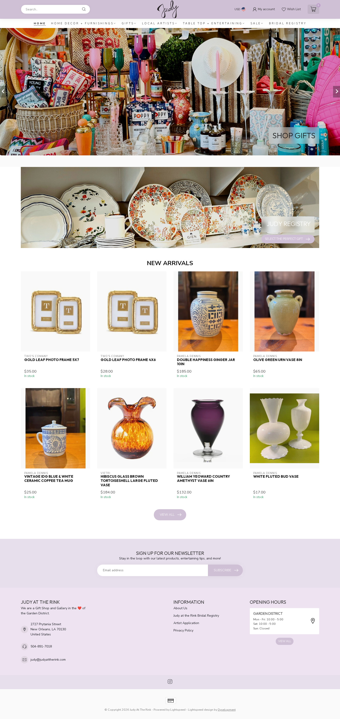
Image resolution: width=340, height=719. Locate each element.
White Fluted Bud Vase (276, 476)
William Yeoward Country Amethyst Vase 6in (203, 478)
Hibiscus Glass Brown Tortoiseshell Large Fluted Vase (129, 480)
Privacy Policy (183, 630)
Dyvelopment (227, 710)
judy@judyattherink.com (48, 659)
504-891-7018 (41, 646)
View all (167, 514)
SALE (255, 23)
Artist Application (186, 623)
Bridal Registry (287, 23)
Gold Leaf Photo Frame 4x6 (128, 360)
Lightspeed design (200, 710)
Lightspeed (177, 710)
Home (40, 23)
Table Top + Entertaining (212, 23)
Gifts (128, 23)
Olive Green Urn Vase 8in (277, 360)
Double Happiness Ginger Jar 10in (206, 362)
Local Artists (158, 23)
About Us (180, 608)
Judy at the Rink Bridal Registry (196, 615)
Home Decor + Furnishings (82, 23)
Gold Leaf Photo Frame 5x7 (51, 360)
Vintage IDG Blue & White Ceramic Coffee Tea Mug (48, 478)
